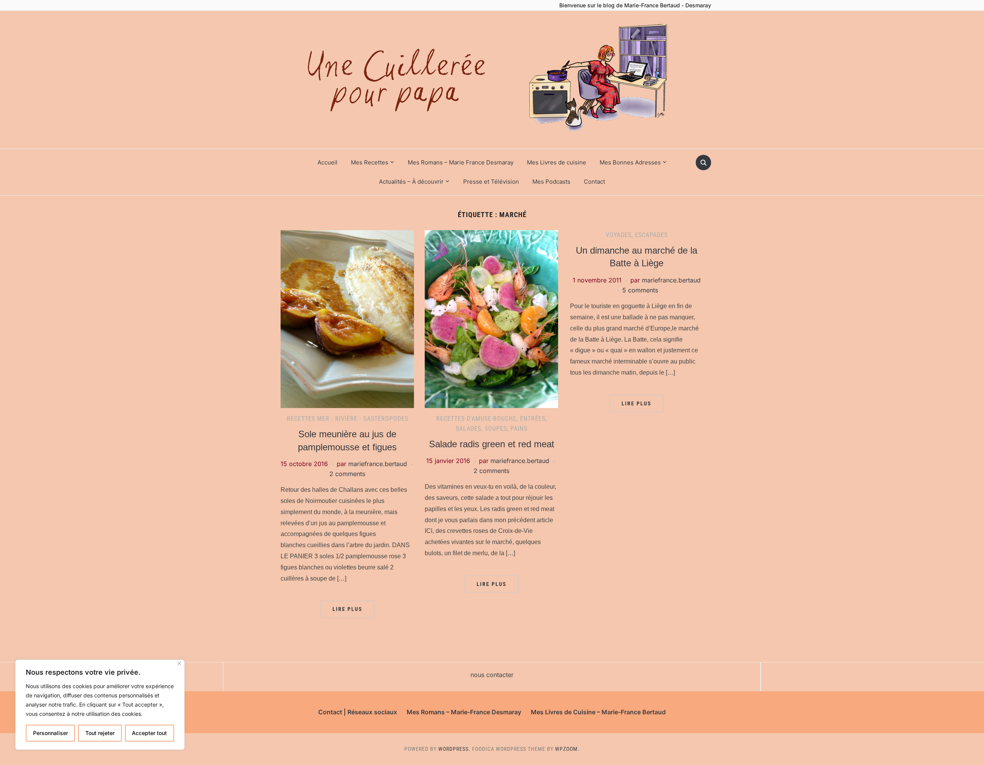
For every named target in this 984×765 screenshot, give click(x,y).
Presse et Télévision (491, 181)
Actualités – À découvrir (411, 181)
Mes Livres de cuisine (556, 162)
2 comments (347, 474)
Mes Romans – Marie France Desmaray (461, 162)
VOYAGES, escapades (637, 235)
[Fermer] (179, 663)
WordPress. (454, 749)
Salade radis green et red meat (491, 444)
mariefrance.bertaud (377, 464)
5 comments (640, 290)
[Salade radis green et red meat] (491, 318)
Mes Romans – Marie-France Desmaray (464, 712)
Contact (594, 181)
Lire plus (347, 609)
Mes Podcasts (551, 181)
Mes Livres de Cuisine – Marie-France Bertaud (598, 712)
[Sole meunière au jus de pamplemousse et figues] (347, 318)
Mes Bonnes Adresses (630, 162)
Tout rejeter (100, 733)
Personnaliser (50, 733)
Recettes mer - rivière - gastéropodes (347, 418)
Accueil (327, 162)
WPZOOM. (567, 749)
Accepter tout (149, 733)
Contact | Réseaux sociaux (357, 712)
